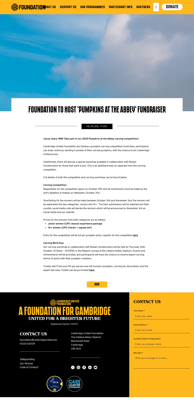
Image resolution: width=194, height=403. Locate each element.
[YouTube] (95, 367)
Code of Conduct (29, 367)
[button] (49, 7)
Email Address (140, 325)
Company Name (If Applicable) (147, 339)
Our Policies (26, 363)
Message (138, 353)
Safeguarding (27, 359)
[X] (73, 367)
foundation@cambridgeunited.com (38, 340)
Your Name (139, 311)
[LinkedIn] (90, 367)
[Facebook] (84, 367)
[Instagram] (78, 367)
